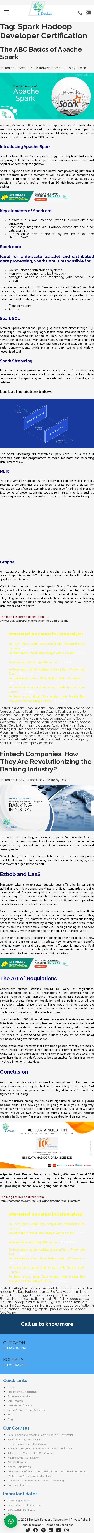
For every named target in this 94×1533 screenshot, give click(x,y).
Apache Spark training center (66, 711)
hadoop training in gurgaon (28, 1309)
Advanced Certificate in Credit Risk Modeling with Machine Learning (48, 1471)
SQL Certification (17, 1462)
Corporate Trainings (19, 1485)
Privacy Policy (79, 1519)
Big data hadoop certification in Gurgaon (60, 1295)
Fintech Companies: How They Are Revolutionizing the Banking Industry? (46, 761)
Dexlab (81, 68)
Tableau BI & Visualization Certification (30, 1453)
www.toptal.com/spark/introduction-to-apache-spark (34, 621)
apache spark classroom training (48, 729)
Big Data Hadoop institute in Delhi (23, 1302)
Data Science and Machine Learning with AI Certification (41, 1434)
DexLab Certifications (20, 1405)
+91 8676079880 (15, 1348)
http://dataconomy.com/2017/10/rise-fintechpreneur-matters (40, 1201)
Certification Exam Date (21, 1509)
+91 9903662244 (15, 1365)
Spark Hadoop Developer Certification (27, 743)
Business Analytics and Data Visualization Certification (40, 1448)
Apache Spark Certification (53, 708)
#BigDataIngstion (12, 1186)
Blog (10, 1419)
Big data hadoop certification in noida (26, 1298)
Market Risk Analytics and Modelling (29, 1476)
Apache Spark (62, 125)
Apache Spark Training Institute (21, 715)
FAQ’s (11, 1414)
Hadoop (14, 1295)
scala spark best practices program (62, 739)
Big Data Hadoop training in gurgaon (35, 1305)
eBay (29, 125)
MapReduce (80, 336)
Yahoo (16, 125)
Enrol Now (27, 648)
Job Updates (15, 1400)
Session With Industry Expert (25, 1505)
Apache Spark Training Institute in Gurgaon (54, 736)
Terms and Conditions (59, 1525)
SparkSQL (43, 328)
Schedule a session (19, 1396)
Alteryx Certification (19, 1466)
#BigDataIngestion (27, 1288)
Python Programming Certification (27, 1444)
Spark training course (38, 718)
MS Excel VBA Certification (23, 1457)
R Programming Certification (24, 1439)
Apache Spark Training (29, 711)
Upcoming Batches (19, 1500)
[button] (10, 1521)
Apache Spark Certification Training (53, 722)
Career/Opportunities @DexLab (26, 1410)
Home (11, 1387)
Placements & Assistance (23, 1391)
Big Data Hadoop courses (31, 1291)
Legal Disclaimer (32, 1525)
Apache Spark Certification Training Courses (45, 723)
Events (12, 1514)
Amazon (5, 125)
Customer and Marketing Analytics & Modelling (36, 1480)
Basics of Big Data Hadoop (60, 1288)
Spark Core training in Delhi (64, 715)
